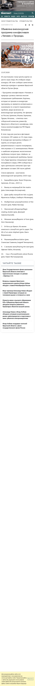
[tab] (7, 16)
